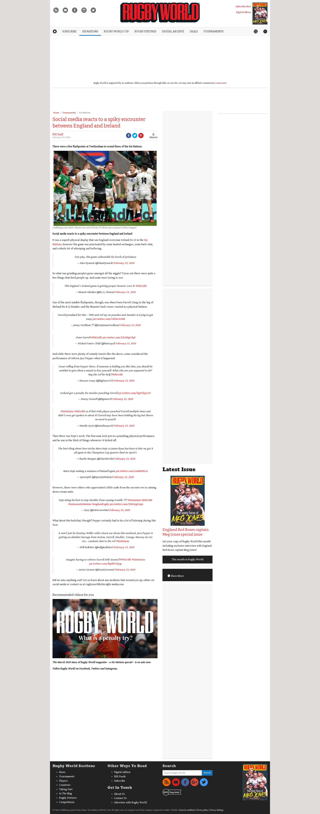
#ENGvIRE (141, 286)
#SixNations (67, 411)
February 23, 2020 (124, 263)
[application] (105, 628)
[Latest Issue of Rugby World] (260, 14)
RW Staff (57, 134)
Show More (177, 576)
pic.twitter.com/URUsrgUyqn (126, 504)
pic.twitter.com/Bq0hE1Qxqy (105, 563)
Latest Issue (179, 469)
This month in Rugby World (187, 559)
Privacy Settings (216, 810)
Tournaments (69, 112)
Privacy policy (202, 810)
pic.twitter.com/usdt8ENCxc (132, 471)
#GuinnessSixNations (79, 504)
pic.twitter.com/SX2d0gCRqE (118, 337)
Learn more (221, 83)
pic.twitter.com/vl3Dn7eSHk (108, 319)
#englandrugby (100, 504)
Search (207, 772)
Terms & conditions (187, 810)
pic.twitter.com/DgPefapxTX (134, 393)
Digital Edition (243, 12)
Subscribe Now (243, 6)
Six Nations (84, 112)
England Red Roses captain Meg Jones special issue (185, 532)
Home (56, 112)
